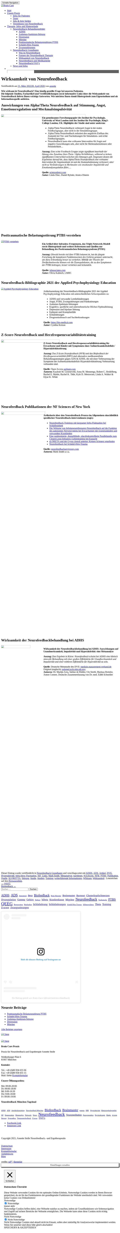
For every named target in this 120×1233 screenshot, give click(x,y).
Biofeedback (8, 886)
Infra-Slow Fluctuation (26, 875)
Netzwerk (28, 1115)
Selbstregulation (88, 904)
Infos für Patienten (21, 16)
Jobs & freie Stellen (22, 21)
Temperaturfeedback (24, 1118)
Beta (30, 895)
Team (15, 18)
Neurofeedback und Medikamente (34, 60)
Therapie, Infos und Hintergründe (22, 26)
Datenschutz (7, 1146)
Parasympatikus (88, 1115)
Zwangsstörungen (27, 47)
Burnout (80, 895)
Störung (25, 878)
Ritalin (108, 1115)
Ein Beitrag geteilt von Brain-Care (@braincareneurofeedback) (41, 998)
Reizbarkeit (28, 904)
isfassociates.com (57, 270)
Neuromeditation (74, 1115)
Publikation (112, 875)
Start (9, 10)
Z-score (5, 907)
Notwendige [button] (10, 1200)
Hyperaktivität (7, 875)
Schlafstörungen (57, 904)
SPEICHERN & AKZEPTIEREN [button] (20, 1227)
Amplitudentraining (18, 1110)
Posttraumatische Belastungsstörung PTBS (38, 42)
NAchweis (89, 875)
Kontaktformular (9, 1151)
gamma (81, 1110)
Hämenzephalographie (108, 1110)
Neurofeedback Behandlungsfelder (29, 29)
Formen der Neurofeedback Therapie (36, 55)
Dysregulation (8, 899)
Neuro (35, 1115)
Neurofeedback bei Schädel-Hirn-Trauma (68, 444)
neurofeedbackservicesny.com (65, 449)
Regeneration (18, 904)
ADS (95, 873)
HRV (87, 1110)
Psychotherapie (100, 1115)
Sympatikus (12, 1118)
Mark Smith (53, 875)
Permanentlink (15, 881)
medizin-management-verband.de (96, 666)
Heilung (37, 900)
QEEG (6, 883)
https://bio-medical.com (62, 322)
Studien (40, 878)
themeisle (18, 1161)
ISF (39, 875)
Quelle (4, 878)
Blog (3, 1156)
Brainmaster (68, 895)
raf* (10, 1161)
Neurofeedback (86, 899)
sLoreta (114, 1115)
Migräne (22, 39)
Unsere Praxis (13, 13)
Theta (98, 904)
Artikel (102, 873)
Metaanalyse (66, 875)
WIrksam (87, 878)
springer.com (70, 369)
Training (49, 878)
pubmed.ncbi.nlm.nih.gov (74, 669)
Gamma (21, 899)
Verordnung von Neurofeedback (28, 23)
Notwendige (13, 1203)
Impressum (6, 1148)
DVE (109, 873)
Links (44, 875)
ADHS (22, 31)
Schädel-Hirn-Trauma (29, 45)
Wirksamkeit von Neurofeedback (34, 58)
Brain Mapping (56, 896)
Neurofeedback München (34, 1110)
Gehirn (30, 899)
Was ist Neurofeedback (29, 53)
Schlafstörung (40, 904)
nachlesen (77, 875)
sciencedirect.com (58, 172)
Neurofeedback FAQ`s (29, 63)
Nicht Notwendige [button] (12, 1216)
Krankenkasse (56, 899)
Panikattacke (102, 900)
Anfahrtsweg (7, 1154)
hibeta (45, 899)
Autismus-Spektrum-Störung (32, 34)
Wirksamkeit (98, 878)
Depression (24, 37)
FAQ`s (42, 1118)
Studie (33, 878)
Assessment (23, 896)
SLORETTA (14, 878)
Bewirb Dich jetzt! (100, 5)
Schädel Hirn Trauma (74, 904)
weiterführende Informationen (68, 878)
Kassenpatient (9, 1115)
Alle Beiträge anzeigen (11, 1029)
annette (52, 86)
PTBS (103, 875)
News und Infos (20, 66)
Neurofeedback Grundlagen (26, 50)
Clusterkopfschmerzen (98, 895)
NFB (97, 875)
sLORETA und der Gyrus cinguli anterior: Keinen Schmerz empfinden (82, 441)
